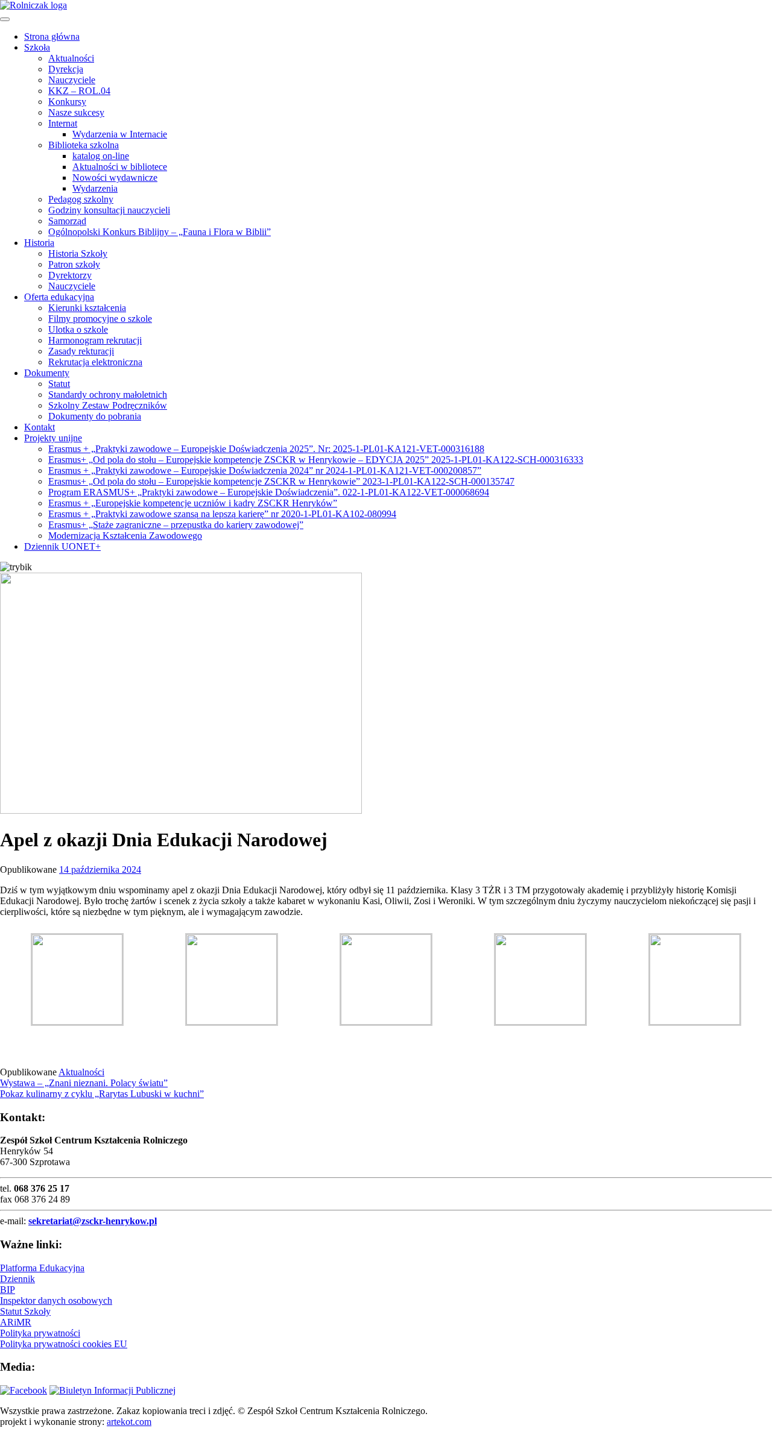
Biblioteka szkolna (83, 145)
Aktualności (71, 58)
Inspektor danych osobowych (56, 1300)
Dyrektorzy (70, 275)
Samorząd (67, 221)
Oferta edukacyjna (59, 297)
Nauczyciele (71, 80)
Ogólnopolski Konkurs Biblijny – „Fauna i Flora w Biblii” (159, 232)
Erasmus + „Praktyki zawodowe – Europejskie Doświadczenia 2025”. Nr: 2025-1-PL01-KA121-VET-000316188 (266, 449)
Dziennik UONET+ (62, 546)
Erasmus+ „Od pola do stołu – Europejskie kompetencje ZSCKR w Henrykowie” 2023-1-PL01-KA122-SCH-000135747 (281, 481)
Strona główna (52, 36)
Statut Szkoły (25, 1311)
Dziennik (17, 1279)
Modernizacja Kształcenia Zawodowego (125, 535)
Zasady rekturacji (81, 351)
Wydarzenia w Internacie (119, 134)
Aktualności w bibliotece (119, 167)
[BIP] (112, 1390)
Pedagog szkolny (80, 199)
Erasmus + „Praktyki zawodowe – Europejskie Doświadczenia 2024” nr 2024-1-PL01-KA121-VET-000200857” (264, 470)
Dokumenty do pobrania (94, 416)
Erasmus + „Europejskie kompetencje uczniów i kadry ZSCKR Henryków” (192, 503)
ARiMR (15, 1322)
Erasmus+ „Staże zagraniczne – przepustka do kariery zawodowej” (175, 525)
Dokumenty (46, 373)
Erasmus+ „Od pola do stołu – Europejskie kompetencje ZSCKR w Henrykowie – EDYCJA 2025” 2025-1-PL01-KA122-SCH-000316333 (315, 459)
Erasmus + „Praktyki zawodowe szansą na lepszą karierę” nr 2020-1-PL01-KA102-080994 (222, 514)
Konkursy (67, 101)
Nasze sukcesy (76, 112)
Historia (39, 242)
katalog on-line (100, 156)
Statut (59, 384)
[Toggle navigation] (5, 19)
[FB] (23, 1390)
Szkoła (37, 47)
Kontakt (39, 427)
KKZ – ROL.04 (79, 91)
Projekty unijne (53, 438)
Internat (62, 123)
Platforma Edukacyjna (42, 1268)
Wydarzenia (95, 188)
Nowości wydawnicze (114, 177)
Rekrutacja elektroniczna (95, 362)
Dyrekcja (65, 69)
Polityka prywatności (40, 1333)
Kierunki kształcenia (87, 308)
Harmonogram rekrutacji (95, 340)
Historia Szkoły (77, 253)
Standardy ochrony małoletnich (107, 394)
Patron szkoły (74, 264)
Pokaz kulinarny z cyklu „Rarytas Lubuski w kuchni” (102, 1094)
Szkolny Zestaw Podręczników (107, 405)
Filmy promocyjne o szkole (100, 318)
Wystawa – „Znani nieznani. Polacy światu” (84, 1083)
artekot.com (129, 1422)
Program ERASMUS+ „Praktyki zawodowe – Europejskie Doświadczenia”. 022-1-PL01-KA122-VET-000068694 (268, 492)
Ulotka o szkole (78, 329)
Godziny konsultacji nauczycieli (109, 210)
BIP (7, 1289)
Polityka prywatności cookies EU (63, 1344)
